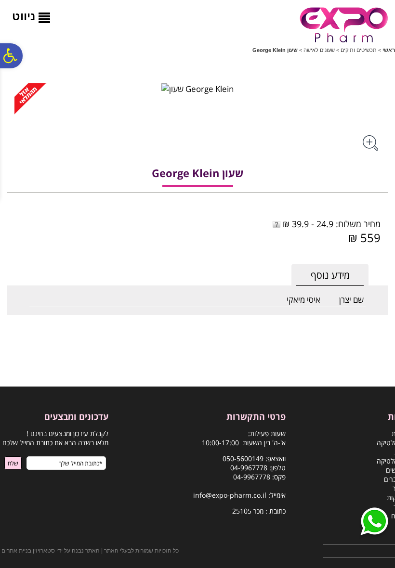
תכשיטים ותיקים (359, 50)
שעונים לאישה (319, 50)
